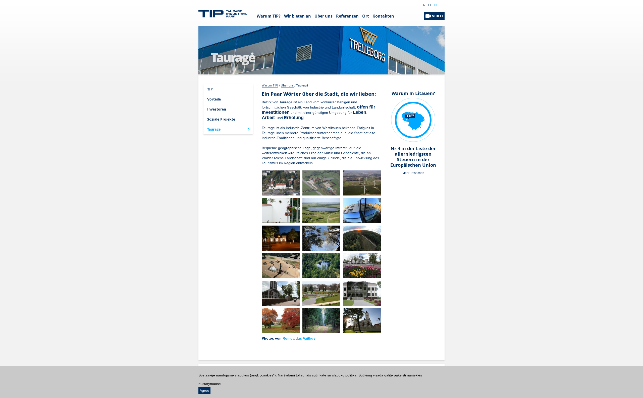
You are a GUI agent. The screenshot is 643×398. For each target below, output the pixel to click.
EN (423, 5)
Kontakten (383, 16)
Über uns (323, 16)
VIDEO (437, 16)
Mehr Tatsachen (413, 173)
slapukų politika (344, 375)
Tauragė (214, 129)
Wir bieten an (297, 16)
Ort (365, 16)
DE (436, 5)
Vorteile (214, 99)
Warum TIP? (269, 16)
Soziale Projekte (221, 119)
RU (443, 5)
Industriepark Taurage (222, 14)
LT (429, 5)
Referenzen (347, 16)
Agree (204, 390)
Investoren (216, 109)
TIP (210, 89)
